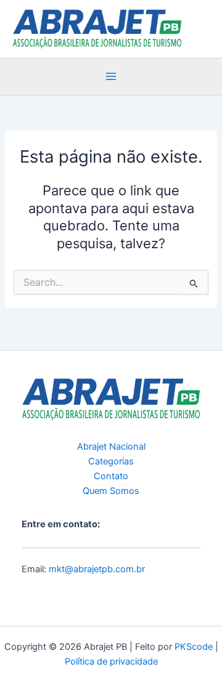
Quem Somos (111, 490)
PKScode (194, 646)
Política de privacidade (111, 661)
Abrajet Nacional (111, 446)
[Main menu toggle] (111, 76)
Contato (111, 476)
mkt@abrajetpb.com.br (97, 569)
